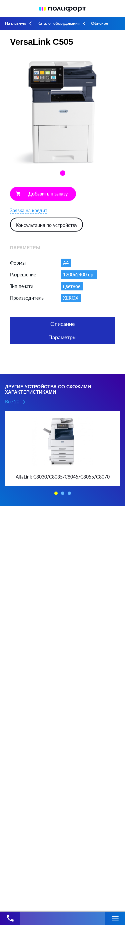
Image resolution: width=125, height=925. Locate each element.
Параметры (62, 337)
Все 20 (15, 401)
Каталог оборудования (58, 23)
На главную (15, 23)
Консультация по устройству (46, 225)
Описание (62, 323)
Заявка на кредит (28, 210)
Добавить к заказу (42, 193)
